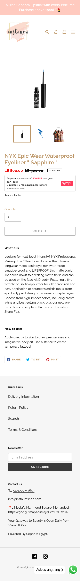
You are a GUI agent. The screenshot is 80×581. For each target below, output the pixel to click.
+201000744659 (23, 490)
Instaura (32, 567)
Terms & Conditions (23, 430)
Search (13, 419)
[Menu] (73, 31)
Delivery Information (23, 397)
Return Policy (18, 408)
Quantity (10, 209)
